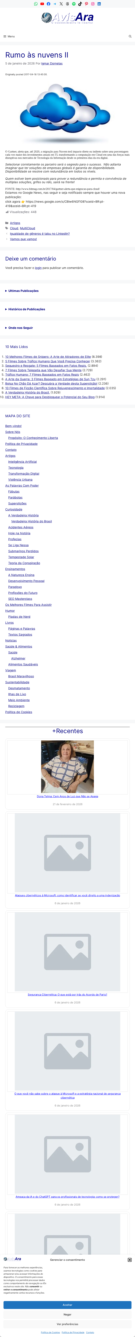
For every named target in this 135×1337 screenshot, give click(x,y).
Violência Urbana (20, 479)
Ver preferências (67, 1324)
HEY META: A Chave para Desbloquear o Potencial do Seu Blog (50, 397)
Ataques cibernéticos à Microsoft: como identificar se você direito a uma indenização (67, 895)
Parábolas (15, 497)
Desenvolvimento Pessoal (26, 581)
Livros (9, 622)
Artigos (15, 223)
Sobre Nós (12, 432)
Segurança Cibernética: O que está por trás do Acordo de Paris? (67, 994)
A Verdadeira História (23, 515)
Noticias (11, 640)
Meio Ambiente (19, 700)
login (38, 268)
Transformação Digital (23, 473)
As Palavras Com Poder (22, 485)
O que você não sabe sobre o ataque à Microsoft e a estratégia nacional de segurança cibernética (67, 1095)
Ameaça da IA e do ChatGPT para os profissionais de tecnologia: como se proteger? (68, 1196)
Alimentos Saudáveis (23, 664)
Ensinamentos (15, 569)
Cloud (14, 228)
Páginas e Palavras (21, 628)
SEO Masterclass (20, 599)
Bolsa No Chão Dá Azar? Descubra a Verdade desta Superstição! (51, 383)
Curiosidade (13, 509)
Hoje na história (19, 533)
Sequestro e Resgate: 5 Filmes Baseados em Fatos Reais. (46, 365)
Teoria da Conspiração (24, 563)
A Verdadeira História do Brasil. (27, 392)
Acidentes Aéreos (20, 527)
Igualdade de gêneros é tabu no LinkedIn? (40, 233)
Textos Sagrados (20, 634)
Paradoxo (15, 587)
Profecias (14, 539)
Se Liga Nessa (18, 545)
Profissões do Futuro (22, 593)
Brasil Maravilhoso (21, 676)
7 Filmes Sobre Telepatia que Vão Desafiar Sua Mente (43, 370)
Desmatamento (19, 688)
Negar (67, 1314)
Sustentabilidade (17, 682)
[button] (129, 1260)
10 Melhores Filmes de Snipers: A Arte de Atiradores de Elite (48, 356)
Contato (90, 1332)
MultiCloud (27, 228)
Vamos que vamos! (23, 239)
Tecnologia (16, 467)
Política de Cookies (50, 1332)
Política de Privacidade (73, 1332)
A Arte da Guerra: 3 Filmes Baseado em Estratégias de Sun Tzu (50, 379)
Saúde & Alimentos (18, 646)
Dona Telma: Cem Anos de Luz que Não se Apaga (67, 796)
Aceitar (67, 1304)
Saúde (12, 652)
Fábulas (14, 491)
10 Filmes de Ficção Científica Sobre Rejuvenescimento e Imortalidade (55, 388)
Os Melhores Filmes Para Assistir (28, 605)
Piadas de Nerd (19, 616)
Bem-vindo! (13, 426)
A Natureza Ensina (21, 575)
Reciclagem (16, 706)
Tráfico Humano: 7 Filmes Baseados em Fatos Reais (42, 374)
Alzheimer (18, 658)
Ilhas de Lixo (17, 694)
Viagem (10, 670)
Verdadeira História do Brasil (31, 521)
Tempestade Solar (21, 557)
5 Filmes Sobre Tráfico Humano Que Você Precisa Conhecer (47, 361)
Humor (10, 610)
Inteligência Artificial (22, 461)
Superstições (17, 503)
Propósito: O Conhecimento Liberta (33, 438)
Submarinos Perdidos (23, 551)
